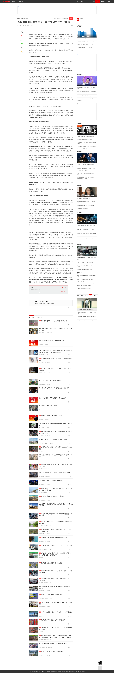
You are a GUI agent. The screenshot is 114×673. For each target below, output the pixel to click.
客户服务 (59, 671)
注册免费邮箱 (103, 1)
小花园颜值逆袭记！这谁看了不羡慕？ (85, 47)
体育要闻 (79, 151)
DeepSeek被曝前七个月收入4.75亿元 (85, 238)
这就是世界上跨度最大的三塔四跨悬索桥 (53, 620)
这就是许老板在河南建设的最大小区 (51, 563)
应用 (16, 1)
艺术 (95, 295)
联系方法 (52, 671)
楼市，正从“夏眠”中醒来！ (42, 301)
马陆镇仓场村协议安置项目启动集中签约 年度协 (86, 44)
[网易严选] (86, 1)
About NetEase (43, 671)
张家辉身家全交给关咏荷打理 (83, 208)
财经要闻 (79, 123)
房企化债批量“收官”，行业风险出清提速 (85, 136)
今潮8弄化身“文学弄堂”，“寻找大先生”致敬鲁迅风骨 (54, 388)
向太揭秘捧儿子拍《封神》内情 (83, 198)
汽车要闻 (79, 245)
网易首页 (13, 1)
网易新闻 (82, 18)
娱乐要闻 (79, 185)
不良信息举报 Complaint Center (71, 671)
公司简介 (48, 671)
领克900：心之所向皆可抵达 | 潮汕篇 (85, 262)
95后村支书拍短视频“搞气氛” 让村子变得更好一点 (53, 643)
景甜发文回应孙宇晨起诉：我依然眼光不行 (86, 96)
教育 (78, 295)
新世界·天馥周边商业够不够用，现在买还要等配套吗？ (44, 303)
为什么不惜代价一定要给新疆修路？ (51, 415)
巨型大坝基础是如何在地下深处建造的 (52, 496)
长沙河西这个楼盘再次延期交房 (48, 406)
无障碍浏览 (21, 1)
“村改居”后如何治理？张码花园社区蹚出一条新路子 (54, 439)
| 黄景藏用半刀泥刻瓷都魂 (84, 288)
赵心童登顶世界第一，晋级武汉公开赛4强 (51, 480)
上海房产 (79, 26)
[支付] (90, 1)
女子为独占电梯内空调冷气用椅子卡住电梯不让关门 (56, 612)
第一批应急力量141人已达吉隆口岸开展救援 (54, 321)
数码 (82, 295)
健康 (86, 295)
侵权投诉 (83, 671)
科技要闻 (79, 212)
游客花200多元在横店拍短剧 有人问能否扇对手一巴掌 (54, 472)
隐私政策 (63, 671)
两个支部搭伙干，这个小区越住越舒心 (50, 380)
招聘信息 (56, 671)
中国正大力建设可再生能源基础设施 (51, 594)
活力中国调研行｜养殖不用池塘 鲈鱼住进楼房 (52, 398)
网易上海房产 (23, 18)
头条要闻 (79, 74)
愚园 (31, 287)
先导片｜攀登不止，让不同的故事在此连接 (86, 320)
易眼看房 (70, 304)
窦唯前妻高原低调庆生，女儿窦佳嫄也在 (85, 205)
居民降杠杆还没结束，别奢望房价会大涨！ (86, 41)
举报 (72, 25)
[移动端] (77, 1)
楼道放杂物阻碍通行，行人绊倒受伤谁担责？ (52, 340)
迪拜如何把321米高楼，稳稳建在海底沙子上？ (55, 537)
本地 (91, 295)
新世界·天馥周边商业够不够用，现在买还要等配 (86, 38)
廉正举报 (79, 671)
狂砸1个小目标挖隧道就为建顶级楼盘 (52, 651)
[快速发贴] (22, 32)
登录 (97, 1)
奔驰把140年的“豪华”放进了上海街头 (85, 269)
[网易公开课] (81, 1)
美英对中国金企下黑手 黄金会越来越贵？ (85, 139)
